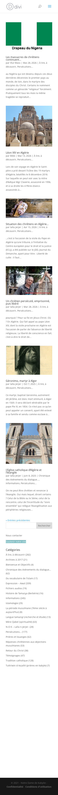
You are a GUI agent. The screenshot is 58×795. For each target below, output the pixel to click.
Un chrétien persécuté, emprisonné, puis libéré (28, 302)
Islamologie (12, 603)
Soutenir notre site (16, 541)
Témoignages (13, 655)
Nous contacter (14, 535)
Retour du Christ (15, 650)
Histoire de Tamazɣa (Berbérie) (22, 593)
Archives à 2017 (14, 559)
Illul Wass (15, 62)
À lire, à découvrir (15, 554)
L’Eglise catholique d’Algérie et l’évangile (24, 471)
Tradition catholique (17, 660)
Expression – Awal (15, 583)
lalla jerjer (15, 227)
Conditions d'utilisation (38, 786)
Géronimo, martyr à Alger (21, 381)
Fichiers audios (14, 588)
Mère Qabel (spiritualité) (19, 621)
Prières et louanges (16, 636)
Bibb (12, 155)
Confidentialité (15, 786)
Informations (13, 483)
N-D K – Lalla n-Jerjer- (17, 626)
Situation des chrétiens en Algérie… (27, 224)
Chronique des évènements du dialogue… (28, 569)
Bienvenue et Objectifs (18, 564)
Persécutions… (13, 631)
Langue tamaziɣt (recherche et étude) (26, 617)
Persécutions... (25, 66)
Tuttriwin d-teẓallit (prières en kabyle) (26, 665)
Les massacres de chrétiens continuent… (22, 58)
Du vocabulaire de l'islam (19, 578)
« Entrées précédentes (18, 520)
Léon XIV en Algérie (17, 152)
